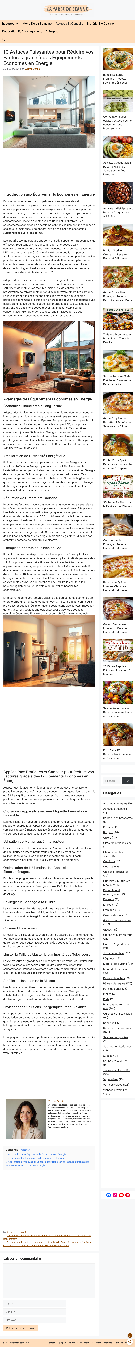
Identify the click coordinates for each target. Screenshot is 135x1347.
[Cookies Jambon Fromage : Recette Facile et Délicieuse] (118, 525)
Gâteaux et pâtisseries (117, 920)
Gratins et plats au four (117, 934)
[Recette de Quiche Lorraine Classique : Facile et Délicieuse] (118, 566)
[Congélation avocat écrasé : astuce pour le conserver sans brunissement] (118, 101)
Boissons (108, 827)
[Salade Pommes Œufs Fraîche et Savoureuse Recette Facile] (118, 361)
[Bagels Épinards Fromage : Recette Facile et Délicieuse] (118, 59)
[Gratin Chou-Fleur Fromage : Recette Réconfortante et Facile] (118, 277)
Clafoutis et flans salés (117, 842)
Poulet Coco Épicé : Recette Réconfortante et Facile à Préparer (117, 464)
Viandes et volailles (115, 1089)
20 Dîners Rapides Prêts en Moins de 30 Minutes (116, 670)
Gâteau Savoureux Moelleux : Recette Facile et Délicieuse (115, 628)
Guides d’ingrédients (116, 944)
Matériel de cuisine (100, 23)
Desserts (108, 899)
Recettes (8, 23)
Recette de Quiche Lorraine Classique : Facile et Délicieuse (115, 586)
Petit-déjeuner (112, 988)
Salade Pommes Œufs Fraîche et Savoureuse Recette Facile (117, 380)
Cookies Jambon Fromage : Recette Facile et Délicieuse (115, 544)
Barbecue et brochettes (118, 818)
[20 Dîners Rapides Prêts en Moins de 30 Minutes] (118, 650)
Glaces (107, 929)
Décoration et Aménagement (22, 31)
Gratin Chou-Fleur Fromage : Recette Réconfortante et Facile (118, 296)
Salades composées (115, 1037)
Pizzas (107, 994)
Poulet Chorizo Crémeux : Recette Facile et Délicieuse (115, 254)
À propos (52, 31)
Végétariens (110, 1079)
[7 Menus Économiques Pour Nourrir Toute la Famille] (118, 319)
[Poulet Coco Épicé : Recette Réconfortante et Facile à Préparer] (118, 445)
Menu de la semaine (37, 23)
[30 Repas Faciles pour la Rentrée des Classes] (118, 486)
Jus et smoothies (113, 953)
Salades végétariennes (117, 1046)
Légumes (109, 958)
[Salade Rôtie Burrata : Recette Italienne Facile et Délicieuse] (118, 692)
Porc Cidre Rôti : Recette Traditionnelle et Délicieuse (117, 754)
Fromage (108, 909)
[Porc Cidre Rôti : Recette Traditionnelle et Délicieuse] (118, 734)
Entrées (108, 904)
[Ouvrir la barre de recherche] (3, 39)
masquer (25, 1149)
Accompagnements (115, 803)
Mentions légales (104, 1342)
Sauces (107, 1055)
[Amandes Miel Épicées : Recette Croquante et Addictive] (118, 193)
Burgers (108, 832)
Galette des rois (113, 915)
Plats (106, 999)
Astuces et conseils (69, 23)
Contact (51, 1342)
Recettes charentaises (117, 1028)
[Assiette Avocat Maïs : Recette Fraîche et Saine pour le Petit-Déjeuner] (118, 147)
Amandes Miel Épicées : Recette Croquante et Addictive (118, 212)
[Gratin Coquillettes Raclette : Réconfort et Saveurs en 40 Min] (118, 403)
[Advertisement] (49, 169)
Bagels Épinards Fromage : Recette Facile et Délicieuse (115, 78)
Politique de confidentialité (80, 1342)
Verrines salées (112, 1084)
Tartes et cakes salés (116, 1070)
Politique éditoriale (123, 1342)
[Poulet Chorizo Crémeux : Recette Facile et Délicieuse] (118, 235)
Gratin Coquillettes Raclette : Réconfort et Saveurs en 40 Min (117, 422)
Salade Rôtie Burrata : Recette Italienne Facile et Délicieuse (118, 712)
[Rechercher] (127, 781)
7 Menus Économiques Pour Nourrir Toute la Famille (117, 338)
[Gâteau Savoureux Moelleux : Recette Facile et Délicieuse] (118, 608)
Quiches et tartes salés (117, 1013)
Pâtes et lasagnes (114, 983)
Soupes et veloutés (115, 1061)
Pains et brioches (114, 978)
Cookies (108, 866)
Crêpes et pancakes (115, 871)
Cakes (107, 837)
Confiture (109, 861)
